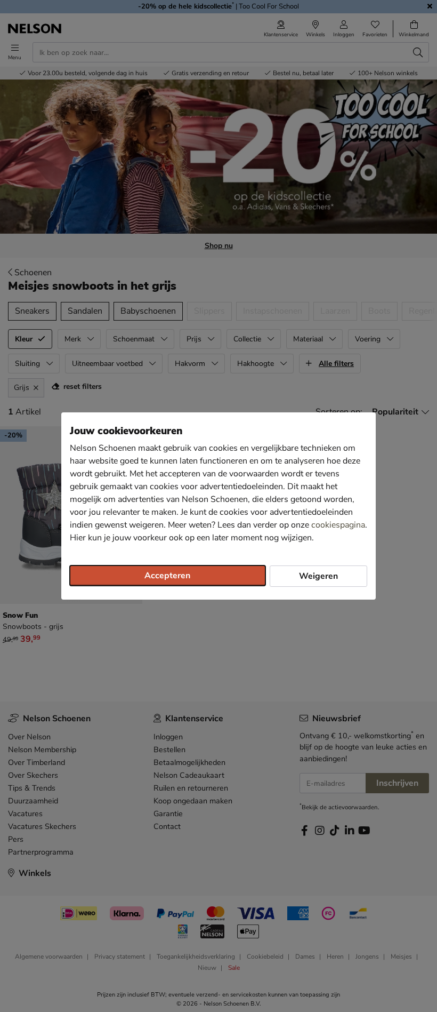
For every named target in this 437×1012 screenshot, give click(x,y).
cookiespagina (338, 525)
